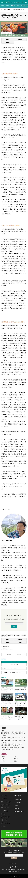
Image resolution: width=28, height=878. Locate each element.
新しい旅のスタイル (19, 811)
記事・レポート (4, 807)
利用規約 (13, 869)
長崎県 (15, 747)
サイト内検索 (4, 798)
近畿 (2, 740)
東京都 (24, 733)
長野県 (24, 737)
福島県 (24, 732)
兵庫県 (20, 740)
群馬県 (13, 733)
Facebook (15, 866)
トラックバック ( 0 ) (14, 664)
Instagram (10, 866)
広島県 (16, 744)
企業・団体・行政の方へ (14, 871)
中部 (2, 737)
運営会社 (3, 826)
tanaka (7, 646)
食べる (2, 5)
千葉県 (20, 733)
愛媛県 (13, 745)
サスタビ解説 (18, 802)
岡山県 (13, 744)
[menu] (26, 2)
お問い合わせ (4, 820)
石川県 (13, 737)
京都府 (13, 740)
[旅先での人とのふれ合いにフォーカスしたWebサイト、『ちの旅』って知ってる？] (7, 654)
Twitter (12, 866)
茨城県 (5, 733)
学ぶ (15, 756)
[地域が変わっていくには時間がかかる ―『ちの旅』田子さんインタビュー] (20, 654)
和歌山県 (4, 742)
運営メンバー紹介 (5, 817)
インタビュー (10, 649)
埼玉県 (16, 733)
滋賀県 (9, 740)
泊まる (7, 5)
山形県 (20, 732)
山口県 (20, 744)
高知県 (16, 745)
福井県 (16, 737)
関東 (2, 733)
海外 (2, 750)
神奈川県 (4, 735)
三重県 (5, 740)
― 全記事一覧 (4, 810)
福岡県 (8, 747)
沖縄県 (12, 749)
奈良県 (24, 740)
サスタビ (10, 876)
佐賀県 (11, 747)
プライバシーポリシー (6, 869)
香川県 (9, 745)
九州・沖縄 (3, 747)
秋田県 (13, 732)
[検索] (22, 2)
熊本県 (19, 747)
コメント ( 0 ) (14, 661)
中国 (2, 744)
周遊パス (3, 756)
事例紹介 (17, 808)
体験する (13, 5)
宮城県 (16, 732)
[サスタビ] (5, 2)
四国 (2, 745)
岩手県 (9, 732)
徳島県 (5, 745)
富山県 (9, 737)
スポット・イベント (5, 804)
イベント (3, 761)
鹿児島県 (8, 749)
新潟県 (5, 737)
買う (18, 5)
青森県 (5, 732)
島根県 (9, 744)
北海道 (2, 730)
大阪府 (16, 740)
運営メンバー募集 (5, 823)
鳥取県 (5, 744)
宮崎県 (4, 749)
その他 (15, 761)
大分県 (22, 747)
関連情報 (3, 814)
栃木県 (9, 733)
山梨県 (20, 737)
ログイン (14, 672)
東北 (2, 732)
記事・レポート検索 (5, 801)
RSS (17, 866)
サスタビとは (4, 795)
